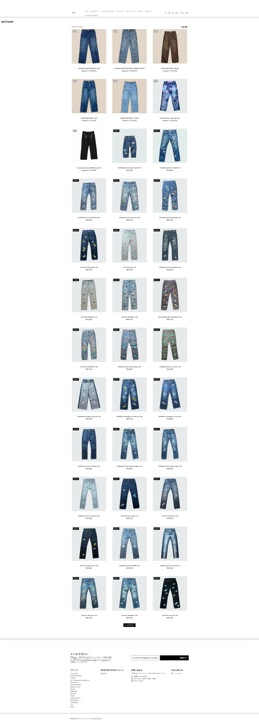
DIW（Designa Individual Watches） (80, 680)
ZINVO (72, 707)
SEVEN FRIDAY (74, 700)
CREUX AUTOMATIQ (76, 676)
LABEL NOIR (73, 691)
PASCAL (72, 696)
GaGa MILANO (74, 682)
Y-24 (71, 705)
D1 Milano (73, 678)
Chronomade (73, 673)
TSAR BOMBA (74, 702)
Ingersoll (72, 689)
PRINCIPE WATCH (75, 698)
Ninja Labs (73, 693)
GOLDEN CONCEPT (75, 684)
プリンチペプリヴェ (74, 12)
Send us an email (138, 681)
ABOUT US (103, 673)
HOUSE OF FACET (75, 687)
